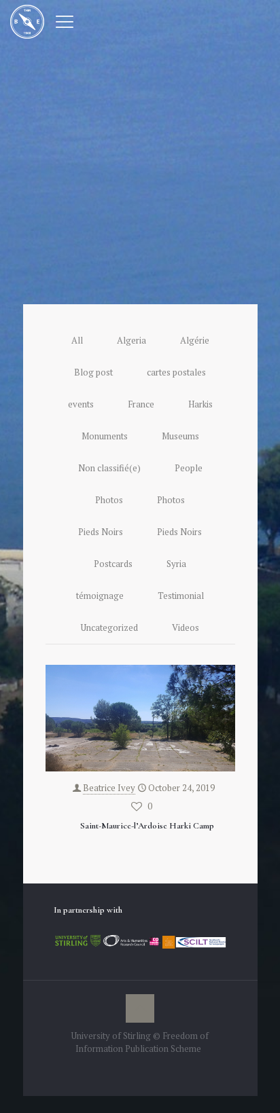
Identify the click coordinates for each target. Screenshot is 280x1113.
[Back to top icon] (140, 1008)
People (189, 468)
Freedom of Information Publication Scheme (142, 1042)
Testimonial (181, 595)
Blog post (93, 372)
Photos (109, 500)
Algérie (194, 340)
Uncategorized (109, 627)
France (141, 404)
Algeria (131, 340)
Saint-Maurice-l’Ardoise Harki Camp (147, 825)
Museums (180, 436)
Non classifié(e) (109, 468)
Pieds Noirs (100, 532)
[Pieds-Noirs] (27, 20)
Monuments (105, 436)
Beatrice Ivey (109, 788)
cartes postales (176, 372)
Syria (176, 564)
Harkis (200, 404)
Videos (185, 627)
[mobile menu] (64, 20)
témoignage (100, 595)
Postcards (113, 564)
